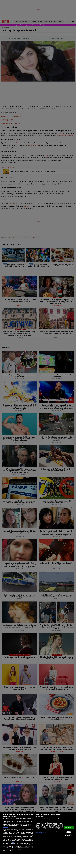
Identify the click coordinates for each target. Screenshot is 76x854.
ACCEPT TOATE (68, 827)
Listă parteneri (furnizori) (41, 832)
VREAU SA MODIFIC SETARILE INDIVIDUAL (68, 833)
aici (13, 842)
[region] (38, 833)
